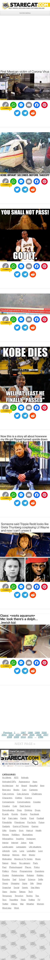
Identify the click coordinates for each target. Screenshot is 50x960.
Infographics (7, 839)
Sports (25, 887)
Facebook (34, 814)
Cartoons (33, 790)
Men (24, 855)
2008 (9, 737)
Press (14, 871)
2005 (31, 735)
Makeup (6, 855)
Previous (7, 732)
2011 (30, 737)
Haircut (29, 830)
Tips (37, 896)
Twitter (5, 904)
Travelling (13, 900)
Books (16, 790)
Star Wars (35, 887)
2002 (11, 735)
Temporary (7, 896)
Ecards (5, 814)
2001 (4, 735)
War (22, 904)
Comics (28, 798)
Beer (42, 786)
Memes (15, 855)
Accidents (6, 777)
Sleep (39, 883)
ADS (16, 777)
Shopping (15, 883)
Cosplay (37, 802)
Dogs (19, 810)
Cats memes (8, 794)
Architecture (7, 786)
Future (41, 822)
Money (32, 855)
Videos (14, 904)
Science (31, 879)
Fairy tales (13, 818)
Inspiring (20, 839)
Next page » (25, 743)
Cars (24, 790)
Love (40, 851)
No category (24, 863)
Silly (32, 883)
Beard (24, 786)
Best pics (6, 790)
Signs (24, 883)
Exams (24, 814)
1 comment (6, 666)
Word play (6, 908)
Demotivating (8, 810)
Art (17, 786)
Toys (4, 900)
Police (37, 867)
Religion (30, 875)
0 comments (6, 184)
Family (23, 818)
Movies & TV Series (23, 859)
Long (22, 851)
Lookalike (31, 851)
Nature (5, 863)
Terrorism (19, 896)
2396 (40, 737)
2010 (23, 737)
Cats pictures (23, 794)
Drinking (28, 810)
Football (40, 818)
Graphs (12, 830)
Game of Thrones (21, 826)
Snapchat (6, 887)
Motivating (7, 859)
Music (38, 859)
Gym (21, 830)
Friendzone (19, 822)
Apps (34, 782)
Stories (13, 892)
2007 (45, 735)
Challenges (37, 794)
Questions (39, 871)
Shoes (5, 883)
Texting (29, 896)
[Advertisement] (25, 41)
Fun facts (31, 822)
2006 (38, 735)
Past (4, 867)
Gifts (4, 830)
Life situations (35, 847)
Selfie (40, 879)
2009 (16, 737)
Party (35, 863)
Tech (30, 892)
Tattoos (22, 892)
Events (15, 814)
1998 (30, 732)
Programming (26, 871)
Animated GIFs (9, 782)
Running (6, 879)
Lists (14, 851)
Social (16, 887)
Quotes (5, 875)
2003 (18, 735)
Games (35, 826)
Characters (7, 798)
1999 (37, 732)
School (22, 879)
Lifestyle (6, 851)
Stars (4, 892)
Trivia (23, 900)
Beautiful (33, 786)
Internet (14, 843)
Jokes (23, 843)
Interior (5, 843)
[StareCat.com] (25, 5)
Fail (3, 818)
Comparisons (8, 802)
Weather (30, 904)
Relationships (18, 875)
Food (31, 818)
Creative (6, 806)
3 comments (6, 108)
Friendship (7, 822)
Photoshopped (15, 867)
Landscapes (7, 847)
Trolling (31, 900)
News (13, 863)
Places (28, 867)
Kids (31, 843)
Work (16, 908)
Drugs (37, 810)
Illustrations (27, 835)
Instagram (31, 839)
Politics (5, 871)
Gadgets (6, 826)
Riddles (40, 875)
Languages (21, 847)
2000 (44, 732)
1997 (23, 732)
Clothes (18, 798)
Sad (14, 879)
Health (38, 830)
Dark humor (25, 806)
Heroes (5, 835)
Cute (15, 806)
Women (40, 904)
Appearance (24, 782)
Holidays (16, 835)
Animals (24, 777)
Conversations (23, 802)
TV (39, 900)
